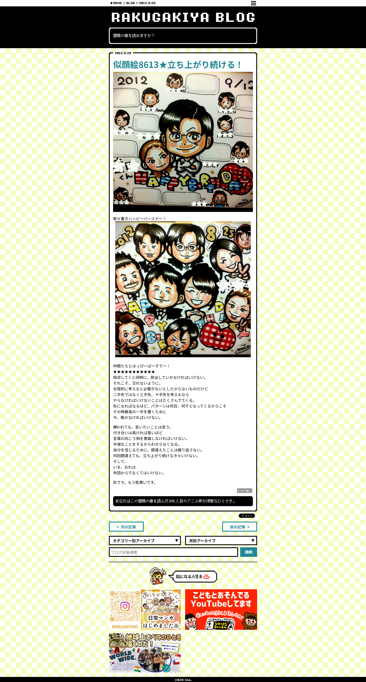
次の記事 (128, 526)
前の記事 (237, 526)
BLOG (130, 3)
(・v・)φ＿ (244, 490)
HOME (117, 3)
